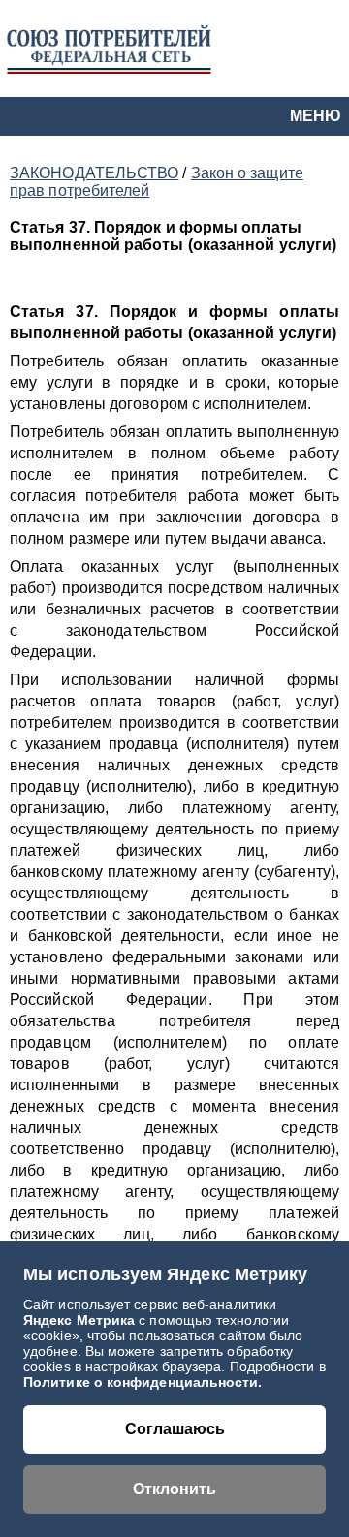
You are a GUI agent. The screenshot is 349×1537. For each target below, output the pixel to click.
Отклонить (174, 1489)
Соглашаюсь (175, 1429)
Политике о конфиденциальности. (143, 1382)
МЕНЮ (315, 116)
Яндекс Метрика (81, 1320)
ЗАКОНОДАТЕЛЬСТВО (94, 173)
